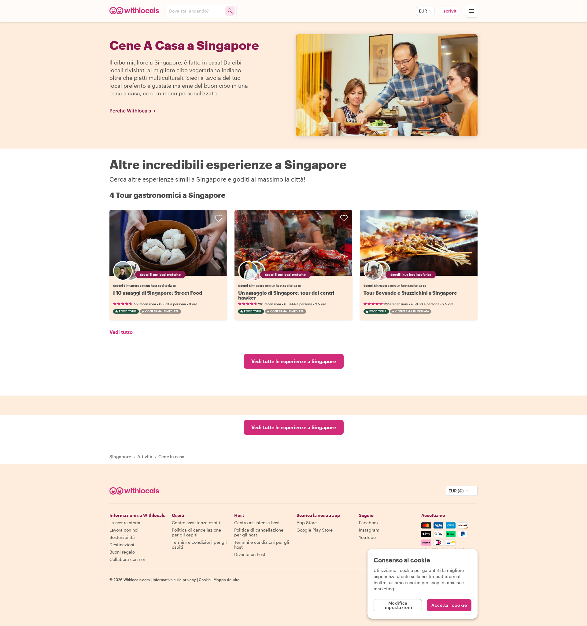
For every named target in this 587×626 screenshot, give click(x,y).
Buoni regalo (122, 551)
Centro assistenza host (257, 522)
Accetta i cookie (449, 605)
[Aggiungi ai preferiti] (218, 218)
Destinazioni (121, 544)
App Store (307, 522)
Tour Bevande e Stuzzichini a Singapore (410, 293)
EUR (423, 10)
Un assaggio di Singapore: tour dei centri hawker (286, 295)
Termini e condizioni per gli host (261, 544)
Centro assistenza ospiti (196, 522)
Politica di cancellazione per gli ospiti (196, 532)
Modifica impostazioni (397, 605)
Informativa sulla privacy (174, 579)
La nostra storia (124, 522)
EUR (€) (456, 490)
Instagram (369, 529)
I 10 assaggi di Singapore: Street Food (157, 293)
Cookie (205, 579)
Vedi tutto (121, 332)
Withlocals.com (137, 579)
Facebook (368, 522)
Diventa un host (249, 554)
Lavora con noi (123, 529)
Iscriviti (450, 10)
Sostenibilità (122, 537)
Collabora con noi (127, 559)
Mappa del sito (226, 579)
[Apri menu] (471, 11)
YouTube (367, 537)
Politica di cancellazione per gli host (258, 532)
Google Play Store (315, 529)
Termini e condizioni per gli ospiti (199, 544)
